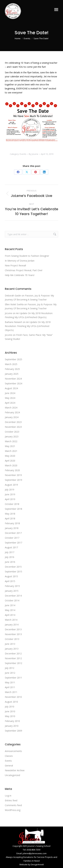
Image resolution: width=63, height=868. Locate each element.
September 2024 (13, 383)
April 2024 (10, 402)
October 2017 (12, 537)
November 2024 (13, 378)
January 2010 (11, 725)
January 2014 (11, 624)
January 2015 (11, 590)
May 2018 (10, 513)
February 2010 (12, 721)
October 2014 (12, 600)
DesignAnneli (37, 864)
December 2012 (13, 653)
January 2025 (11, 373)
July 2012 (9, 667)
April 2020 (10, 460)
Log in (8, 795)
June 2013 (10, 643)
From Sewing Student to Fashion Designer (27, 255)
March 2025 (11, 364)
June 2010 (10, 711)
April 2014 (10, 614)
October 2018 (12, 504)
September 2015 (13, 571)
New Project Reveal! (15, 265)
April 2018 (10, 518)
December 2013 (13, 629)
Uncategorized (12, 775)
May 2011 (10, 682)
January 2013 (11, 648)
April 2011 (10, 687)
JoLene (8, 313)
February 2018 (12, 523)
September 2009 (13, 730)
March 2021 (11, 450)
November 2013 (13, 634)
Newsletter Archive (15, 770)
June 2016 (10, 561)
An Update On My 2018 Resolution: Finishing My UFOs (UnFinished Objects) (28, 326)
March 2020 (11, 465)
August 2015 (11, 576)
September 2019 (13, 479)
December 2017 (13, 532)
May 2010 (10, 716)
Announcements (13, 751)
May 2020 (10, 455)
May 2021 (10, 446)
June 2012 (10, 672)
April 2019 (10, 499)
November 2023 (13, 426)
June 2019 (10, 494)
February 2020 (12, 470)
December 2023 (13, 422)
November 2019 (13, 475)
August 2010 (11, 701)
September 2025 (13, 359)
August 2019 (11, 484)
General (9, 765)
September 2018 (13, 508)
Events (23, 154)
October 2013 (12, 639)
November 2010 (13, 696)
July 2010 (9, 706)
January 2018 (11, 528)
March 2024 (11, 407)
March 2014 (11, 619)
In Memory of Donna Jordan (19, 260)
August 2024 (11, 388)
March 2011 (11, 692)
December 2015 (13, 566)
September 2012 (13, 663)
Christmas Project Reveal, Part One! (23, 270)
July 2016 (9, 557)
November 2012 (13, 658)
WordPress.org (12, 810)
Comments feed (13, 805)
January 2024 (11, 417)
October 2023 (12, 431)
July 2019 (9, 489)
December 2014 (13, 595)
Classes (9, 755)
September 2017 (13, 542)
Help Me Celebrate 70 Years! (19, 275)
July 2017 (9, 552)
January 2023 (11, 436)
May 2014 (10, 610)
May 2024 (10, 397)
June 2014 (10, 605)
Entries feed (11, 800)
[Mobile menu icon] (56, 9)
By (33, 154)
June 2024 (10, 393)
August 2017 (11, 547)
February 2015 (12, 586)
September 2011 (13, 677)
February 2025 (12, 369)
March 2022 (11, 441)
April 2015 (10, 581)
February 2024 (12, 412)
